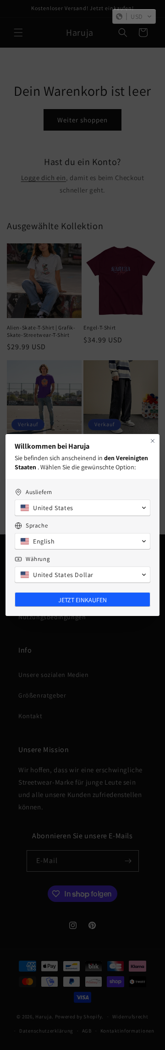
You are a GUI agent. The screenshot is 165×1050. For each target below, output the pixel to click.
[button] (134, 16)
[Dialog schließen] (153, 441)
